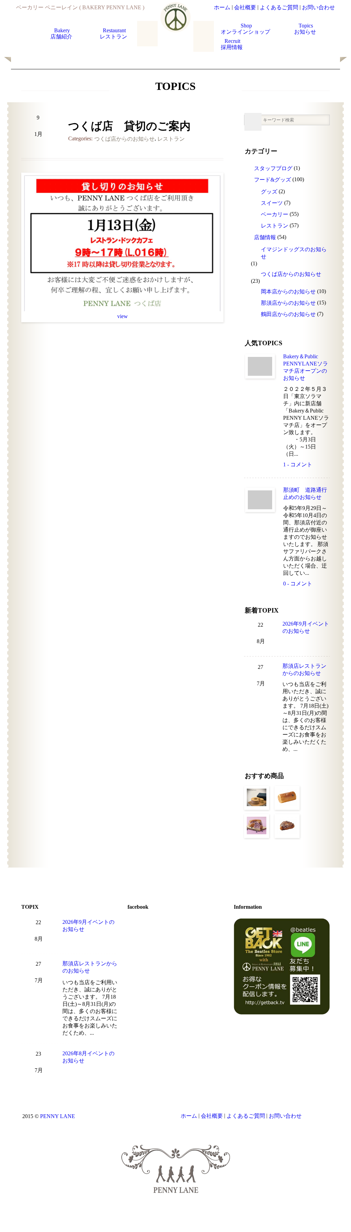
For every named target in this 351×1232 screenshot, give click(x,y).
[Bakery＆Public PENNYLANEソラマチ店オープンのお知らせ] (260, 366)
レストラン (171, 139)
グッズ (269, 192)
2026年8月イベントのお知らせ (88, 1057)
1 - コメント (297, 464)
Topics (305, 29)
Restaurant (114, 33)
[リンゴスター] (287, 826)
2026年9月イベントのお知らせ (305, 627)
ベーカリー (274, 214)
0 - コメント (297, 583)
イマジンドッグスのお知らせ (294, 252)
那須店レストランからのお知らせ (304, 669)
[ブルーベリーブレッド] (256, 826)
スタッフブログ (273, 168)
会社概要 (245, 7)
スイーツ (272, 203)
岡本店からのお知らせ (288, 291)
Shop (246, 29)
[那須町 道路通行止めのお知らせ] (260, 500)
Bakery (62, 33)
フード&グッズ (272, 180)
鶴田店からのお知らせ (288, 314)
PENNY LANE (57, 1116)
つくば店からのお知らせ (124, 139)
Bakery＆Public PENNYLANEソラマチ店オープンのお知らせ (305, 367)
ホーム (222, 7)
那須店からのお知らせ (288, 303)
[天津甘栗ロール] (287, 798)
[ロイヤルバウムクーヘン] (256, 798)
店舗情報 (265, 237)
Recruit (232, 44)
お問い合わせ (318, 7)
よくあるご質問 (279, 7)
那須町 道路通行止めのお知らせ (305, 493)
